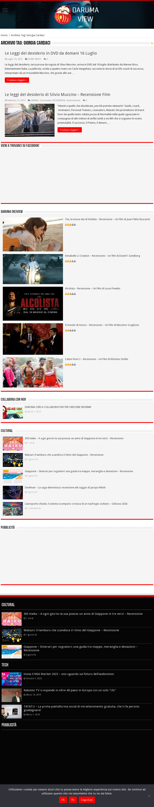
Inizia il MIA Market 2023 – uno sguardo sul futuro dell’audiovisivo (69, 674)
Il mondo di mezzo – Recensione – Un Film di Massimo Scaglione (102, 324)
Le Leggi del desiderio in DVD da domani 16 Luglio (51, 53)
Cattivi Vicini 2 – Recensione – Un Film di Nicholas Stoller (96, 359)
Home (4, 35)
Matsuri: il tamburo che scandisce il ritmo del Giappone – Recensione (64, 454)
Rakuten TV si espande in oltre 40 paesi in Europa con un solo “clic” (70, 690)
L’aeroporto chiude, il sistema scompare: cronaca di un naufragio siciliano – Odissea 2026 (76, 503)
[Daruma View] (77, 14)
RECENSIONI (59, 100)
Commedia (45, 100)
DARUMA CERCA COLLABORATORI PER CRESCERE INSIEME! (58, 407)
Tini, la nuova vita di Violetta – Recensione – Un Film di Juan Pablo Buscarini (107, 219)
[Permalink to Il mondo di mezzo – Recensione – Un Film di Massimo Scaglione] (33, 338)
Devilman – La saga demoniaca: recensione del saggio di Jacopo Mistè (65, 487)
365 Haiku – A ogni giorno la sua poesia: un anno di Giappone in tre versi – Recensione (74, 438)
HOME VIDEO (34, 59)
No (72, 799)
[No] (149, 796)
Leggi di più (87, 799)
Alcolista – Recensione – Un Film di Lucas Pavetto (92, 288)
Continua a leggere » (17, 80)
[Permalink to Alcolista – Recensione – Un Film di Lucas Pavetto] (33, 303)
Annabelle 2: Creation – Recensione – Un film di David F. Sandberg (102, 255)
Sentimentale (73, 100)
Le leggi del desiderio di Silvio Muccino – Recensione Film (57, 94)
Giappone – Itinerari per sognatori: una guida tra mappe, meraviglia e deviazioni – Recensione (79, 471)
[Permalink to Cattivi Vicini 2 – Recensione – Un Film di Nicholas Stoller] (33, 372)
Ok (63, 799)
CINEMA (34, 100)
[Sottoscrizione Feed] (152, 43)
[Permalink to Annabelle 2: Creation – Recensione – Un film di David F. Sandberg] (33, 268)
